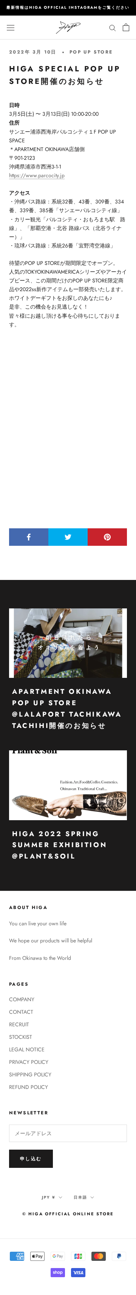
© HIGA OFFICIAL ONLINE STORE (68, 1214)
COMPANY (21, 999)
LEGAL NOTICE (27, 1049)
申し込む (31, 1158)
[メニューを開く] (10, 27)
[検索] (112, 27)
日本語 (80, 1197)
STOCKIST (20, 1037)
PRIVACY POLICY (28, 1062)
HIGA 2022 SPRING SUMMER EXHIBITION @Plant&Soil (59, 845)
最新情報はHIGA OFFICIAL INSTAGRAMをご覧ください (68, 7)
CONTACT (21, 1012)
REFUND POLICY (28, 1087)
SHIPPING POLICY (30, 1074)
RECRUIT (19, 1024)
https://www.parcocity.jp (37, 175)
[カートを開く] (126, 27)
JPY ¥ (49, 1197)
